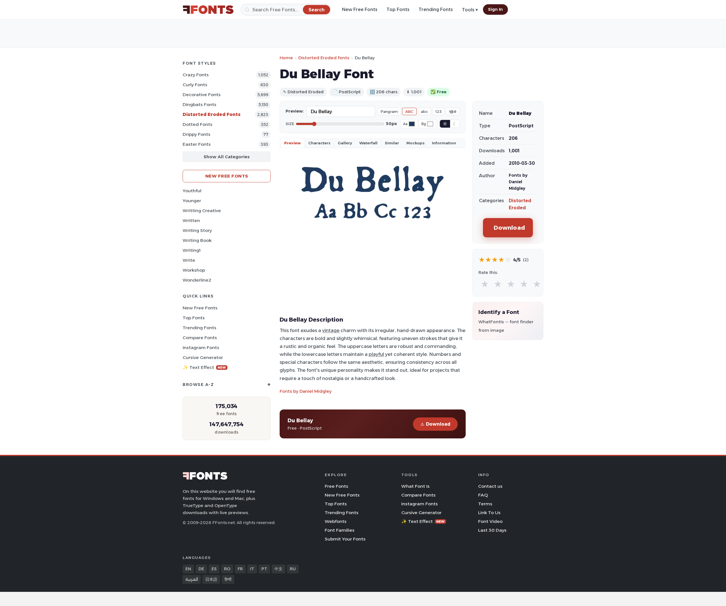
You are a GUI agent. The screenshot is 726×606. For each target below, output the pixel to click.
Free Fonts (336, 486)
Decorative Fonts (202, 94)
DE (201, 568)
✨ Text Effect (204, 367)
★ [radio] (484, 284)
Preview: (295, 111)
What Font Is (415, 486)
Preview (292, 143)
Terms (485, 503)
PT (264, 568)
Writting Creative (202, 210)
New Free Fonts (359, 9)
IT (252, 568)
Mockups (415, 143)
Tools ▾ (470, 9)
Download (438, 424)
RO (227, 568)
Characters (319, 143)
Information (444, 143)
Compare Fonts (200, 337)
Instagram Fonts (201, 347)
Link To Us (489, 512)
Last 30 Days (492, 530)
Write (189, 260)
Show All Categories (227, 156)
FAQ (483, 495)
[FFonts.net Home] (208, 9)
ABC (409, 111)
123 (438, 111)
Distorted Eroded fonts (323, 57)
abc (424, 111)
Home (286, 57)
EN (188, 568)
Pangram (389, 111)
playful (376, 354)
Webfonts (336, 521)
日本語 (211, 579)
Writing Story (197, 230)
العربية (191, 579)
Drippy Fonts (196, 134)
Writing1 (192, 250)
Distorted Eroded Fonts (211, 114)
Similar (392, 143)
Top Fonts (398, 9)
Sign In (495, 9)
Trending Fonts (436, 9)
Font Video (490, 521)
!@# (453, 111)
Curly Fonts (195, 84)
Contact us (490, 486)
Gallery (345, 143)
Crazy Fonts (196, 74)
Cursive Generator (203, 357)
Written (191, 220)
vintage (330, 330)
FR (240, 568)
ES (214, 568)
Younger (192, 200)
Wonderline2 (197, 280)
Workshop (194, 270)
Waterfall (368, 143)
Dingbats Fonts (199, 104)
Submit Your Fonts (345, 539)
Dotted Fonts (197, 124)
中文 (278, 568)
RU (293, 568)
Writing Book (197, 240)
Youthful (192, 190)
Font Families (339, 530)
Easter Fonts (197, 144)
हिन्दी (228, 579)
